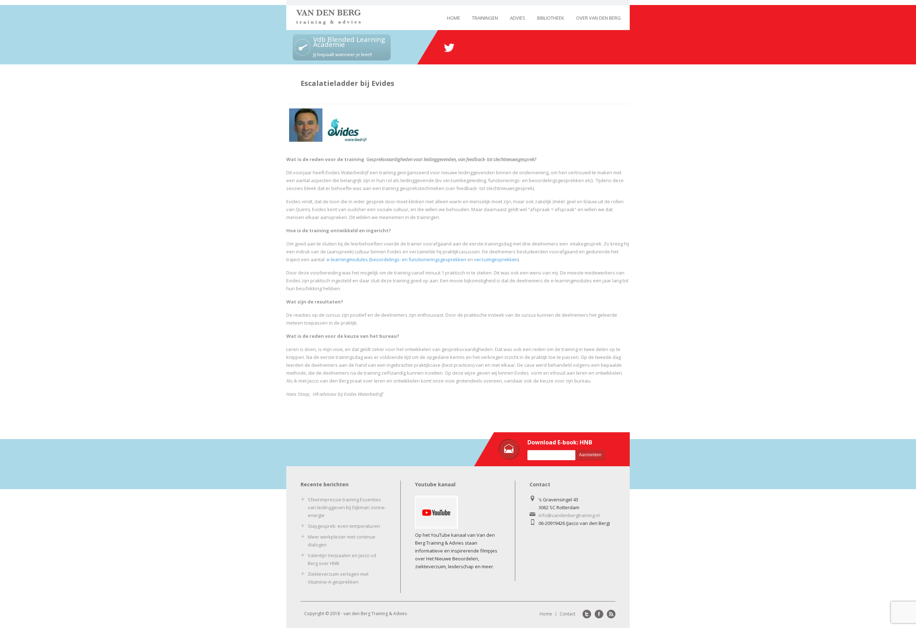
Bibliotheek (550, 18)
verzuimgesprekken (496, 259)
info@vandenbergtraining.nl (569, 515)
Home (453, 18)
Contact (567, 614)
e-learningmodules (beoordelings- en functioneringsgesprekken (396, 259)
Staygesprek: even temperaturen (344, 526)
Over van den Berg (598, 18)
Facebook (599, 614)
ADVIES (517, 18)
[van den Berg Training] (328, 23)
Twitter (587, 614)
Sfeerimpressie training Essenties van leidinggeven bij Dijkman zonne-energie (347, 507)
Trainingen (485, 18)
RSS (611, 614)
